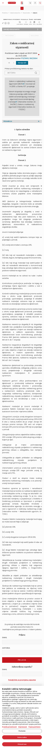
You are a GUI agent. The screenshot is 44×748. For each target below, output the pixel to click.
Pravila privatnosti (9, 727)
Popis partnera (34, 727)
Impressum (22, 727)
